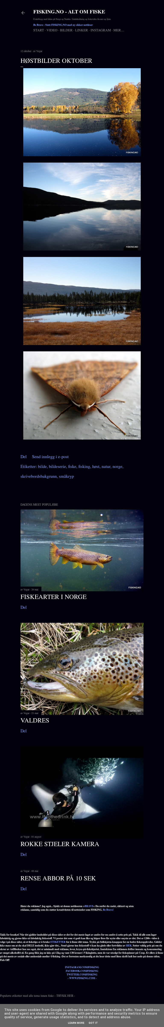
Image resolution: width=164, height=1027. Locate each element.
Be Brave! (108, 910)
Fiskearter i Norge (53, 596)
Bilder (66, 30)
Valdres (34, 720)
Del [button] (23, 456)
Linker (81, 30)
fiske (72, 466)
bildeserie (57, 466)
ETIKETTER (58, 942)
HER (129, 945)
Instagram (101, 30)
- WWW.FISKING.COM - (82, 978)
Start (38, 30)
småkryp (66, 476)
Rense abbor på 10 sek (58, 878)
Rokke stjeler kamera (59, 843)
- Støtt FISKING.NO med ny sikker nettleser (63, 25)
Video (52, 30)
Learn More (76, 1022)
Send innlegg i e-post (50, 456)
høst (96, 466)
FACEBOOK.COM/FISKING (82, 971)
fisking (84, 466)
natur (106, 466)
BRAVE (89, 906)
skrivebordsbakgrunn (38, 476)
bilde (42, 466)
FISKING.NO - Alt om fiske (69, 11)
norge (117, 466)
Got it (93, 1022)
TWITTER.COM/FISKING (82, 974)
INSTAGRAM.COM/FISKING (82, 967)
